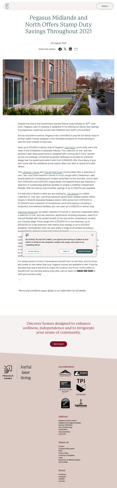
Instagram (62, 477)
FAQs (60, 451)
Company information (66, 449)
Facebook (62, 474)
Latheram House (30, 172)
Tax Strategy (63, 462)
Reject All (66, 251)
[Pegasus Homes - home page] (19, 373)
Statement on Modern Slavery (69, 460)
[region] (59, 244)
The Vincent (73, 193)
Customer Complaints (66, 455)
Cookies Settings (33, 251)
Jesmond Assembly (28, 211)
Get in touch (58, 344)
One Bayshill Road (53, 172)
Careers (61, 446)
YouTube (61, 481)
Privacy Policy (63, 453)
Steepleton (69, 147)
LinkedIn (61, 479)
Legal (60, 458)
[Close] (92, 234)
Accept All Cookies (84, 251)
